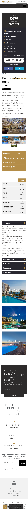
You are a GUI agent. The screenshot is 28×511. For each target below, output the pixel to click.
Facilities (7, 268)
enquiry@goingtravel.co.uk (14, 438)
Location (7, 272)
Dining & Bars (9, 259)
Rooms (7, 264)
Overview (6, 223)
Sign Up (14, 395)
